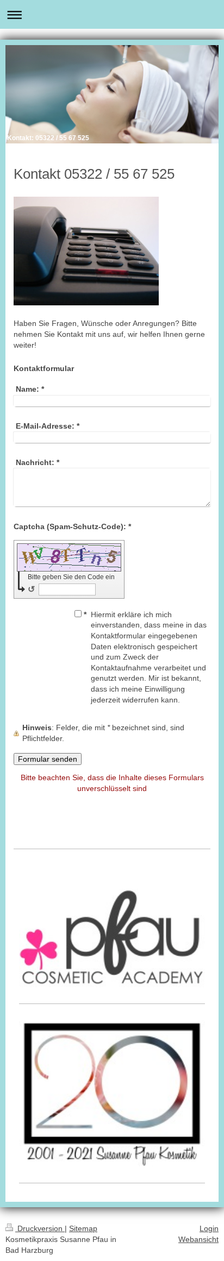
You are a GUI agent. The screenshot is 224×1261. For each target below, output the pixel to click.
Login (209, 1228)
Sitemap (83, 1228)
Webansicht (198, 1239)
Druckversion (40, 1228)
